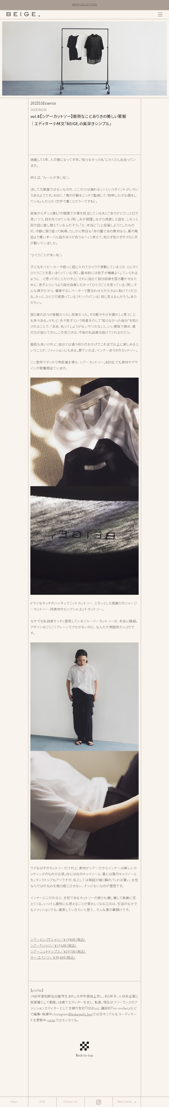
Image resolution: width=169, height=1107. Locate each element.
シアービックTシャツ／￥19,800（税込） (58, 940)
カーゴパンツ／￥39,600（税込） (52, 957)
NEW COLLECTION (84, 5)
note (51, 1020)
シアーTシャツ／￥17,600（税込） (53, 946)
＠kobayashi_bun (80, 1014)
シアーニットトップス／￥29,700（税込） (58, 952)
